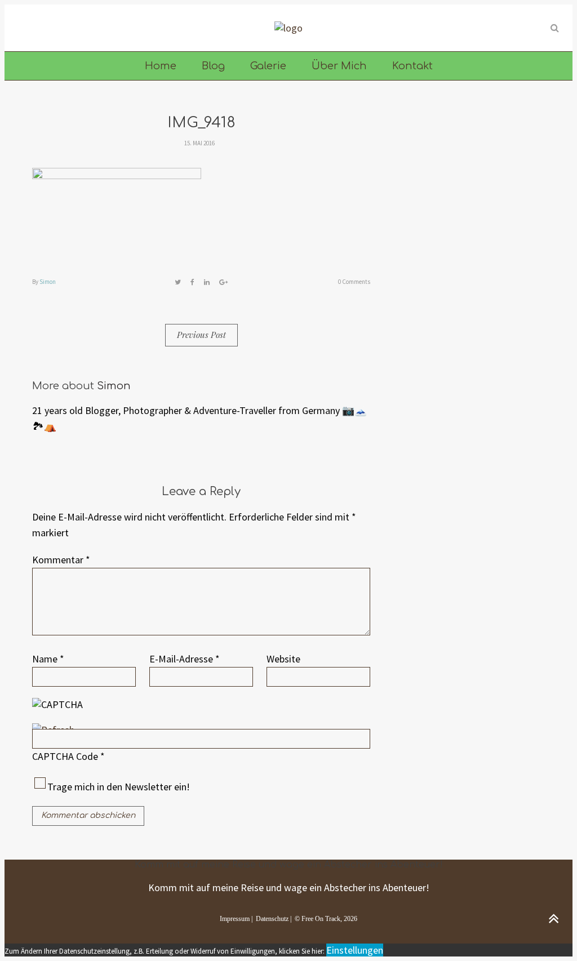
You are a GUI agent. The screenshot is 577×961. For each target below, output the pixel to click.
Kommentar (61, 559)
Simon (47, 282)
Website (283, 658)
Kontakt (412, 66)
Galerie (268, 66)
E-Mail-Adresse (184, 658)
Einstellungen (354, 950)
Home (160, 66)
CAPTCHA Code (65, 756)
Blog (213, 66)
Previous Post (201, 334)
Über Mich (339, 66)
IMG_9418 (201, 122)
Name (48, 658)
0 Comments (354, 282)
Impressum (235, 919)
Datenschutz (272, 919)
